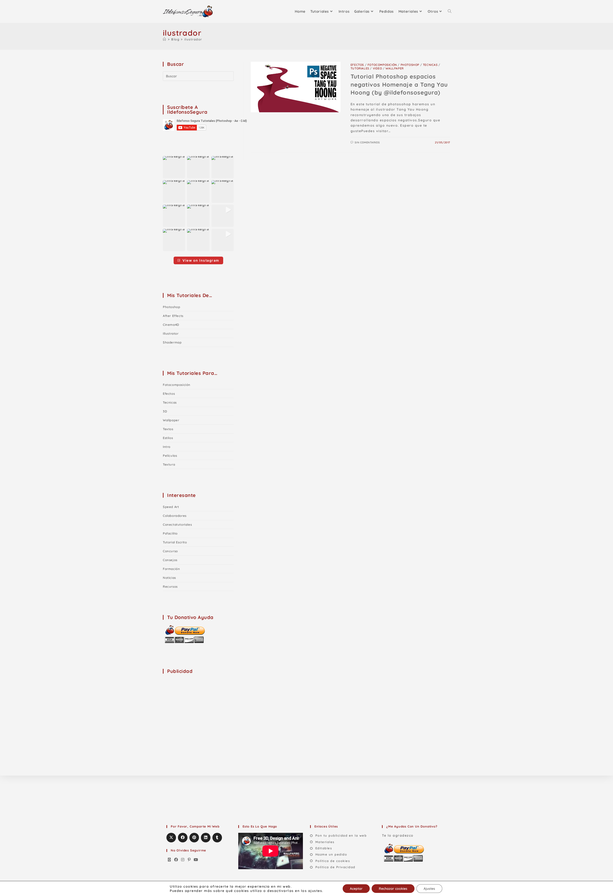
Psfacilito (170, 533)
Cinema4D (171, 325)
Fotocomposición (382, 65)
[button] (174, 167)
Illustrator (171, 333)
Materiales (325, 842)
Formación (171, 569)
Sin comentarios (367, 142)
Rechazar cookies (393, 888)
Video (377, 68)
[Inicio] (164, 39)
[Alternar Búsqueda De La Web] (449, 11)
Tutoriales (360, 68)
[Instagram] (183, 860)
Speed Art (171, 507)
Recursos (170, 586)
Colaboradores (175, 516)
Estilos (168, 438)
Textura (169, 464)
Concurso (170, 551)
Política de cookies (332, 861)
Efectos (357, 65)
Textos (168, 429)
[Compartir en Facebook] (182, 837)
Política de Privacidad (335, 867)
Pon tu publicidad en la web (341, 835)
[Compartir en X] (171, 837)
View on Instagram (200, 260)
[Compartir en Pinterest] (194, 837)
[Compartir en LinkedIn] (205, 837)
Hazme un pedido (331, 854)
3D (165, 411)
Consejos (170, 560)
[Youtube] (196, 860)
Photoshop (410, 65)
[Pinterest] (189, 860)
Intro (166, 447)
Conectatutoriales (177, 524)
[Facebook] (176, 860)
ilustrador (193, 39)
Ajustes (429, 888)
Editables (323, 848)
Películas (170, 455)
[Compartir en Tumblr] (217, 837)
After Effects (173, 316)
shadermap (172, 342)
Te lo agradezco (398, 835)
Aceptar (356, 888)
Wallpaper (394, 68)
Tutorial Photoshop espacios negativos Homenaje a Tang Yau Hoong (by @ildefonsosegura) (399, 84)
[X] (169, 860)
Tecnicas (430, 65)
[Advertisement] (199, 708)
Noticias (169, 578)
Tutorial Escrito (175, 542)
